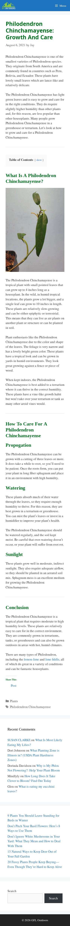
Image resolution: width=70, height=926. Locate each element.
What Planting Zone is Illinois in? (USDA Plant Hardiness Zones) (33, 755)
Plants (14, 701)
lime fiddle (52, 659)
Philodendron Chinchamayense (30, 707)
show (39, 160)
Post (13, 685)
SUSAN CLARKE (18, 740)
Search (11, 891)
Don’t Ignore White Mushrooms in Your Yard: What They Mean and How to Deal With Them (33, 841)
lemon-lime (31, 659)
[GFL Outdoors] (9, 5)
